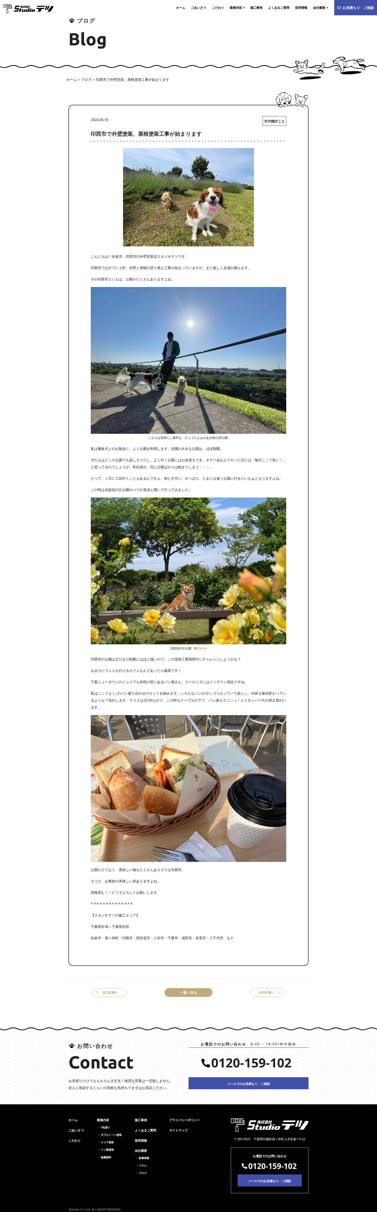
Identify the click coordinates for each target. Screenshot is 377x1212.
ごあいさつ (76, 1130)
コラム (143, 1165)
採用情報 (141, 1140)
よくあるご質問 (145, 1130)
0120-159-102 (251, 1062)
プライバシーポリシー (184, 1120)
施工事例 (141, 1120)
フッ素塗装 (107, 1149)
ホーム (71, 79)
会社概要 (141, 1150)
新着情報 (144, 1158)
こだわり (75, 1140)
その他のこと (274, 121)
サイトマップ (178, 1130)
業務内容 (103, 1120)
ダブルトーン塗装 (111, 1135)
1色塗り (105, 1127)
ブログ (86, 79)
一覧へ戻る (188, 992)
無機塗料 (106, 1157)
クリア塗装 (107, 1142)
